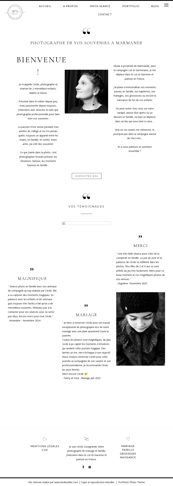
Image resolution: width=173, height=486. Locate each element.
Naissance (128, 457)
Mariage (128, 446)
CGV (45, 449)
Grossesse (128, 453)
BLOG (155, 6)
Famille (128, 449)
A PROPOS (70, 6)
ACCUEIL (45, 6)
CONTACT (105, 14)
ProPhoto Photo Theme (131, 482)
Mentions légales (45, 446)
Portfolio (131, 6)
